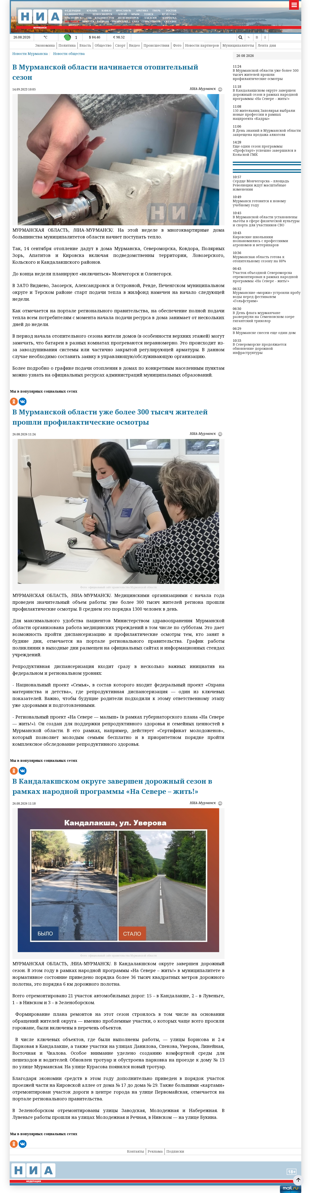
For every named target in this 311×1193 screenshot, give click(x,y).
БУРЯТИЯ (103, 21)
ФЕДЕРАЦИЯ (72, 10)
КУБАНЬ (92, 10)
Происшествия (156, 45)
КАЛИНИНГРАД (74, 14)
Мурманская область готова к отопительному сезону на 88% (259, 259)
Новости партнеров (202, 45)
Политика (67, 45)
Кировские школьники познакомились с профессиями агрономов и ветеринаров (260, 241)
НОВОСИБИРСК (102, 14)
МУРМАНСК (72, 21)
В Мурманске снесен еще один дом (264, 333)
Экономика (45, 45)
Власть (85, 45)
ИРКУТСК (88, 21)
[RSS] (248, 37)
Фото (177, 45)
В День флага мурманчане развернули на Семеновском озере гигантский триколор (263, 317)
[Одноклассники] (265, 37)
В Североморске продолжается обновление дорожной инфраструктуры (259, 348)
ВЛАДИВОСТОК (104, 18)
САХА (135, 21)
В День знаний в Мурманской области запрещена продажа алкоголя (267, 133)
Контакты (135, 1151)
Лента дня (267, 45)
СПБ (89, 18)
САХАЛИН (170, 21)
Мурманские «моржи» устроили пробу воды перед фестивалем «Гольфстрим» (267, 297)
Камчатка (169, 18)
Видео (134, 45)
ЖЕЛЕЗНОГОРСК (128, 18)
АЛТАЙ (122, 14)
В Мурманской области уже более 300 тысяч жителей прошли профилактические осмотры (266, 75)
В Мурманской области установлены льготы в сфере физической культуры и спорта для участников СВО (266, 221)
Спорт (120, 45)
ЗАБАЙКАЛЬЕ (120, 21)
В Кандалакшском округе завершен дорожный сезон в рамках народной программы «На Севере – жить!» (265, 94)
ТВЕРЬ (156, 10)
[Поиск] (240, 37)
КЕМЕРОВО (169, 14)
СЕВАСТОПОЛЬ (151, 21)
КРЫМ (135, 14)
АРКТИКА (142, 10)
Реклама (155, 1151)
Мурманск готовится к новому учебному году (259, 203)
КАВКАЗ (106, 10)
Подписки (175, 1151)
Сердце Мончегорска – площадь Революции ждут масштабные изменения (261, 185)
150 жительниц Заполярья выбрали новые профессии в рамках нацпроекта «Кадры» (264, 115)
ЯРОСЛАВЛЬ (123, 10)
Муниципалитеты (238, 45)
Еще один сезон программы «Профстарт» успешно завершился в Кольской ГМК (264, 150)
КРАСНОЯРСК (73, 18)
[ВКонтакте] (256, 37)
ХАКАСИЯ (150, 18)
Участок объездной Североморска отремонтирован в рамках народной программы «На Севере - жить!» (265, 277)
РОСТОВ (171, 10)
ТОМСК (149, 14)
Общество (103, 45)
